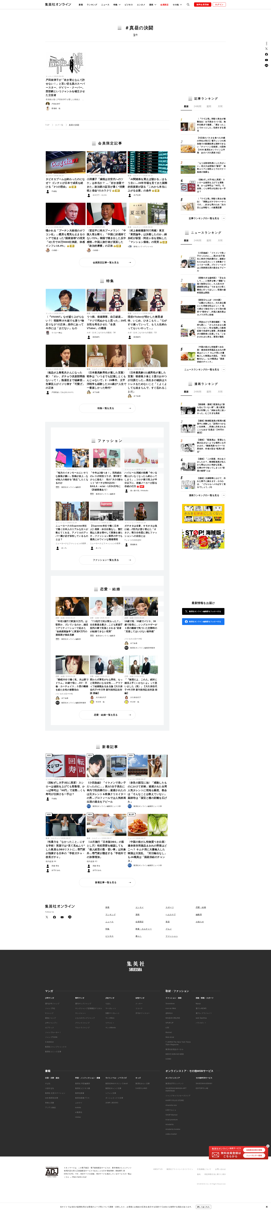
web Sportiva (201, 1018)
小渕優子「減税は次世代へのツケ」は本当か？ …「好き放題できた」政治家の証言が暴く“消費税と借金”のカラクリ (106, 185)
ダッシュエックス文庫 (114, 1098)
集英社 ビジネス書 (82, 1088)
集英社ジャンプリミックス (55, 1047)
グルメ (169, 929)
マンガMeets (110, 1028)
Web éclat (170, 1037)
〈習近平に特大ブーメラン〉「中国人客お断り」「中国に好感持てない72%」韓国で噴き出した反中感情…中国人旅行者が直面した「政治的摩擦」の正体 (106, 238)
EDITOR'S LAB (202, 1088)
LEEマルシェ (171, 1110)
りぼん (108, 1004)
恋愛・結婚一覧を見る (106, 715)
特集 (107, 929)
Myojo (198, 1004)
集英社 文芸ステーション (55, 1093)
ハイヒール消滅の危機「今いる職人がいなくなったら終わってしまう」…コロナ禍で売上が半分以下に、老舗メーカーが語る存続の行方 (140, 479)
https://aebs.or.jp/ (79, 1177)
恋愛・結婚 (60, 618)
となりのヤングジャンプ (85, 1018)
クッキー (139, 1004)
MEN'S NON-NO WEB (175, 1054)
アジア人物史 (50, 1108)
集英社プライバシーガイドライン (180, 1169)
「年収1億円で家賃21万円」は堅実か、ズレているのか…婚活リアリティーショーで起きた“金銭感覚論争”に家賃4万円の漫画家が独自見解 (72, 628)
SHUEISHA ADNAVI (204, 1084)
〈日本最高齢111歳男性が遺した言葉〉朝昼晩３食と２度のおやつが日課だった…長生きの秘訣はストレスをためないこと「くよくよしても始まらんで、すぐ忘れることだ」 (147, 382)
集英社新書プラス (82, 1098)
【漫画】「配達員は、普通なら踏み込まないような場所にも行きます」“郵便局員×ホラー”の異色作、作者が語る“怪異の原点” (211, 446)
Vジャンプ (49, 1013)
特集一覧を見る (106, 408)
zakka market (171, 1134)
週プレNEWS (201, 1008)
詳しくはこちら (203, 1207)
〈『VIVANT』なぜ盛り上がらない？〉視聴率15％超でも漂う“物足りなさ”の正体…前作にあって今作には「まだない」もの (65, 322)
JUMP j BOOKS (111, 1103)
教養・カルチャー (135, 176)
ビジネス (129, 5)
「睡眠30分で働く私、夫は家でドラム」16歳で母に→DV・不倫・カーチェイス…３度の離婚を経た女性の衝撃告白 (72, 684)
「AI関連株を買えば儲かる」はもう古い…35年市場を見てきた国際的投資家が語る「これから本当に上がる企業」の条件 (147, 185)
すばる (48, 1084)
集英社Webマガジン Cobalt (116, 1084)
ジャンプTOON (51, 1037)
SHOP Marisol (171, 1115)
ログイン (219, 4)
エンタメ (141, 5)
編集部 (199, 914)
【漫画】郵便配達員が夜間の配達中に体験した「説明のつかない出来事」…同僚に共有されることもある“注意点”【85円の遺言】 (211, 427)
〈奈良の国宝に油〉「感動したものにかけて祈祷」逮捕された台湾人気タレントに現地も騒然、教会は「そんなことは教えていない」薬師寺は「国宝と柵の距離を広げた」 (147, 792)
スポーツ (170, 907)
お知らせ (200, 922)
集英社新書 (79, 1093)
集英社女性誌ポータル (174, 1049)
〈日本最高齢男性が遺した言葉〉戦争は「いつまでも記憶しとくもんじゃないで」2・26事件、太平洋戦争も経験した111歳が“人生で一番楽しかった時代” (106, 380)
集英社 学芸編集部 (82, 1084)
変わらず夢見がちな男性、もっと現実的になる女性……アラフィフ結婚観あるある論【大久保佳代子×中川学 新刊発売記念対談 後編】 (106, 686)
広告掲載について (204, 1169)
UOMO (168, 1059)
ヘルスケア (171, 914)
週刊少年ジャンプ (52, 1004)
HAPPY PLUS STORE (175, 1100)
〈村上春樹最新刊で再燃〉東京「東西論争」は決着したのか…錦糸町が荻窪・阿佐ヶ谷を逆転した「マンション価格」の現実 (147, 236)
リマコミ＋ (109, 1023)
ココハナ (139, 1008)
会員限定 (164, 5)
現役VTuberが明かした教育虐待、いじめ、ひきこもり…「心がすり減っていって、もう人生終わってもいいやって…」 (147, 322)
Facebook (266, 54)
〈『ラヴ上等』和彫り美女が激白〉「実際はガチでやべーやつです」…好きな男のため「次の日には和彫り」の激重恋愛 (211, 203)
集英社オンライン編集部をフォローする (205, 611)
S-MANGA (49, 1042)
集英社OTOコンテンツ (175, 1084)
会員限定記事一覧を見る (106, 262)
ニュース (105, 5)
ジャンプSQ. (50, 1008)
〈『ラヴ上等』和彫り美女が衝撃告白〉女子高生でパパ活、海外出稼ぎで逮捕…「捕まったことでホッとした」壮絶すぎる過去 (211, 125)
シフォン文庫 (110, 1093)
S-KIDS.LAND (141, 1088)
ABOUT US (158, 1169)
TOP (47, 125)
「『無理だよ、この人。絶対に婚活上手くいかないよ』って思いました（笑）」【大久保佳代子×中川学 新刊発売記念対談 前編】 (140, 686)
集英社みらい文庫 (143, 1084)
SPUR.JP (169, 1023)
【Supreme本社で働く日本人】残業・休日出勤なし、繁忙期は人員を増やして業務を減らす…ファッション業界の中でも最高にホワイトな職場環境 (106, 533)
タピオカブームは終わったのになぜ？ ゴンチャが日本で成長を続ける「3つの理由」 (65, 183)
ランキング (92, 5)
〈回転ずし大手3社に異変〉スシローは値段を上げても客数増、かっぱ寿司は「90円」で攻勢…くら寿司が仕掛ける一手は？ (65, 788)
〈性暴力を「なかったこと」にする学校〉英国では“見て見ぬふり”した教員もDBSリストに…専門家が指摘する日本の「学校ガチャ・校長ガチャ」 (65, 849)
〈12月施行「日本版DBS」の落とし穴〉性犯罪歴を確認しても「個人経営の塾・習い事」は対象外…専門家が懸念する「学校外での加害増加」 (106, 849)
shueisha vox (171, 1105)
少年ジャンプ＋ (51, 1023)
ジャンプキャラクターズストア (178, 1096)
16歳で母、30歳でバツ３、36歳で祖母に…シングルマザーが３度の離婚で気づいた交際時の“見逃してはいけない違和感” (140, 626)
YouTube (266, 60)
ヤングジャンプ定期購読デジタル (88, 1008)
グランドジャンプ (82, 1023)
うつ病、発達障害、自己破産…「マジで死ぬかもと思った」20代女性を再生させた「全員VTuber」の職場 (106, 322)
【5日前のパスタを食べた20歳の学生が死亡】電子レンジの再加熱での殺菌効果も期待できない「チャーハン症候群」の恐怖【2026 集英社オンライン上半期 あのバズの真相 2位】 (211, 145)
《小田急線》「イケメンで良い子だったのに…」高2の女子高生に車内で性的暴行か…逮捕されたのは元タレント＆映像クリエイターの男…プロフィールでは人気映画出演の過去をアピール (106, 792)
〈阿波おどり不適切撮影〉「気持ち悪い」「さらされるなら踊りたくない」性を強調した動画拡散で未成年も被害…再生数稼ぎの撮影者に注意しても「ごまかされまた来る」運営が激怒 (211, 329)
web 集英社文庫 (51, 1098)
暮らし (130, 369)
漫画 (138, 914)
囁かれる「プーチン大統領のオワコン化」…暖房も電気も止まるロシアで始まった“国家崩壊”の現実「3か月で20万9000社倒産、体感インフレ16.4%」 (65, 238)
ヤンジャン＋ (80, 1013)
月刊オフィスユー (143, 1013)
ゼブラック (49, 1028)
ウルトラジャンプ (82, 1028)
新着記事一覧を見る (105, 882)
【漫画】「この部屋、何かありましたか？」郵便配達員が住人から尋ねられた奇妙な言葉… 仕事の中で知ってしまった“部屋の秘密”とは (211, 465)
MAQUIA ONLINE (173, 1018)
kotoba (78, 1108)
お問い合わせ (220, 1169)
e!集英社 (78, 1112)
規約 (199, 1174)
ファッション (61, 470)
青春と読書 (49, 1103)
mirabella (169, 1124)
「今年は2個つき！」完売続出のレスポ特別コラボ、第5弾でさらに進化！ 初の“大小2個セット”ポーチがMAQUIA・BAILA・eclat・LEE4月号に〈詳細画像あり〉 (106, 481)
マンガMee (109, 1018)
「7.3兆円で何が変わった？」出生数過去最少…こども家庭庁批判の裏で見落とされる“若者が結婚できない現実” (106, 626)
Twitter (266, 48)
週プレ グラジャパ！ (204, 1013)
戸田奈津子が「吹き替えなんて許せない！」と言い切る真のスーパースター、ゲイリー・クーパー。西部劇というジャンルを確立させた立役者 (65, 87)
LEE (167, 1028)
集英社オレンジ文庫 (113, 1088)
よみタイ (78, 1103)
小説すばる (49, 1088)
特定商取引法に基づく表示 (215, 1174)
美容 (168, 922)
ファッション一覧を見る (106, 560)
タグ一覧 (59, 125)
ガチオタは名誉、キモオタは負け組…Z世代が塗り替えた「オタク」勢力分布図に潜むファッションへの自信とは (140, 531)
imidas (78, 1117)
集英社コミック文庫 (53, 1052)
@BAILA (169, 1013)
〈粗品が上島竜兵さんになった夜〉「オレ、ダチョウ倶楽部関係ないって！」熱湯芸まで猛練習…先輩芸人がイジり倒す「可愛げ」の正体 (65, 380)
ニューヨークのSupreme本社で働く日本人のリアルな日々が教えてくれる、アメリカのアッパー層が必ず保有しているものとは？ (72, 533)
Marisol (169, 1032)
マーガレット (110, 1008)
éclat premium (172, 1120)
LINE (266, 65)
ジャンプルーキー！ (53, 1032)
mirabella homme (173, 1129)
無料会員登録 (202, 4)
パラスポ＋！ (201, 1023)
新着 (81, 5)
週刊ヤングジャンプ (83, 1004)
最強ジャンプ (50, 1018)
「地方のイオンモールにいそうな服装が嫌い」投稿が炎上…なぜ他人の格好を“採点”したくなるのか (72, 478)
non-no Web (171, 1008)
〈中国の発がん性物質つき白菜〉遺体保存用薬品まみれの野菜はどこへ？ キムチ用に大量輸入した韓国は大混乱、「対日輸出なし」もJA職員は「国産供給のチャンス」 (147, 851)
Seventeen (170, 1004)
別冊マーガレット (112, 1013)
